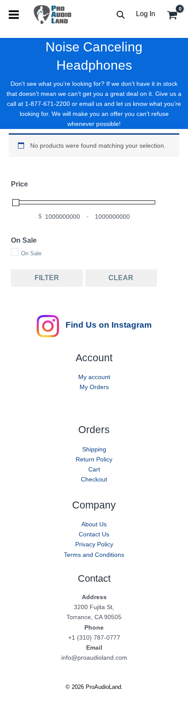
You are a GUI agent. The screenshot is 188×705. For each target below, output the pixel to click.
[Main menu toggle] (13, 14)
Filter (47, 277)
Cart (94, 469)
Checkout (94, 479)
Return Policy (94, 459)
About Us (94, 524)
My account (94, 376)
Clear (120, 277)
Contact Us (94, 534)
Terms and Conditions (94, 554)
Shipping (94, 449)
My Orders (94, 386)
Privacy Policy (94, 544)
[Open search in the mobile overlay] (120, 14)
